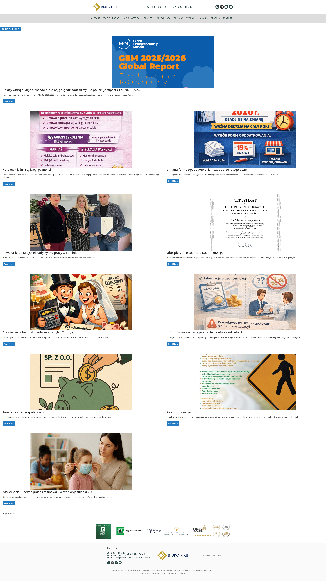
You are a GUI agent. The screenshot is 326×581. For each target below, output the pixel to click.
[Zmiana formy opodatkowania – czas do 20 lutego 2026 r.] (245, 139)
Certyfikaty (163, 18)
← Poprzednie (7, 513)
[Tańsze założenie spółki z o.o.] (81, 382)
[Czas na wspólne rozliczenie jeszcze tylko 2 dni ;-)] (81, 302)
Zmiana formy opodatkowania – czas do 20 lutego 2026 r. (208, 169)
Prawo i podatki (112, 18)
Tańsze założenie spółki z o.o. (23, 412)
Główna (95, 18)
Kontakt (227, 18)
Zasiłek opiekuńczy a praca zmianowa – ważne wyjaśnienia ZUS (48, 492)
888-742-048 (185, 7)
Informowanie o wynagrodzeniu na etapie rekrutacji (204, 332)
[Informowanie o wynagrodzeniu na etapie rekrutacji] (245, 302)
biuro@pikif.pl (159, 7)
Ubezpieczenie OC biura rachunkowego (195, 252)
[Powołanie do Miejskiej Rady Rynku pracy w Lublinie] (81, 222)
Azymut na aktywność (182, 412)
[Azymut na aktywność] (245, 382)
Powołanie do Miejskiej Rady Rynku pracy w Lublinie (40, 252)
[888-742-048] (174, 7)
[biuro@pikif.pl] (148, 7)
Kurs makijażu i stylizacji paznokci (27, 169)
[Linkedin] (226, 7)
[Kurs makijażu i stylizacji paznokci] (81, 139)
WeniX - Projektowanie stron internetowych (170, 573)
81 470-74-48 (137, 554)
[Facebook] (217, 7)
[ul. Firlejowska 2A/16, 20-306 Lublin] (108, 558)
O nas (202, 18)
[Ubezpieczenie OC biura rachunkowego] (245, 222)
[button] (136, 18)
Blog (126, 18)
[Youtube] (231, 7)
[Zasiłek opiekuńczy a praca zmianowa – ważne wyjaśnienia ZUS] (81, 461)
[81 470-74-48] (128, 554)
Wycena (190, 18)
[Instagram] (222, 7)
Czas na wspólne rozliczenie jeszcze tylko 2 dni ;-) (38, 332)
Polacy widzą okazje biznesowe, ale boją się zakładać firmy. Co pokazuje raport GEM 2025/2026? (72, 90)
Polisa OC (178, 18)
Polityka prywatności (213, 555)
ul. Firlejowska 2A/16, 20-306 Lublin (130, 558)
